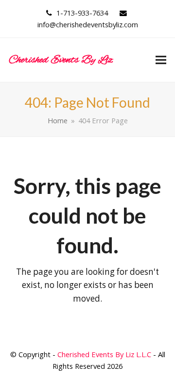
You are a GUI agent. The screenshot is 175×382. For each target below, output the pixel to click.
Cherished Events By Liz (61, 60)
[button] (161, 60)
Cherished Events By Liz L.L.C (104, 354)
